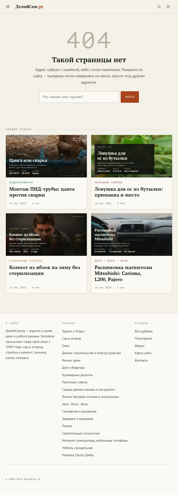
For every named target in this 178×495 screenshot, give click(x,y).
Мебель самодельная (77, 448)
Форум (140, 346)
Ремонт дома (71, 360)
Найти (129, 96)
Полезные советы (108, 182)
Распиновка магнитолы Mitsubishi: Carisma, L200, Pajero (123, 273)
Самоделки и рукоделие (79, 411)
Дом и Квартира (73, 367)
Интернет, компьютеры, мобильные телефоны (95, 440)
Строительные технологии (81, 433)
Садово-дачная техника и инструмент (88, 389)
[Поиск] (159, 6)
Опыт (65, 346)
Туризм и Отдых (73, 331)
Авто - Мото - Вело (111, 261)
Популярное (143, 338)
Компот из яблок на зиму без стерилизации (44, 270)
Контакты (141, 360)
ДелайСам (29, 6)
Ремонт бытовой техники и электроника (90, 397)
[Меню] (8, 6)
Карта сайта (143, 353)
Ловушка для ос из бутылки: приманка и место (129, 192)
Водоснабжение (21, 182)
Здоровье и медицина (77, 419)
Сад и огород (71, 338)
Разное (67, 426)
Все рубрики (144, 331)
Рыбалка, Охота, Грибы (78, 455)
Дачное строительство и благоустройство (91, 353)
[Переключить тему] (168, 6)
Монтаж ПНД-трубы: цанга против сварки (42, 192)
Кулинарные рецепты (25, 261)
